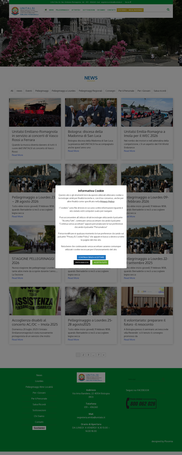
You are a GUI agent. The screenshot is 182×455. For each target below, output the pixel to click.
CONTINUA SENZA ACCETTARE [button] (91, 257)
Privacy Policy (107, 201)
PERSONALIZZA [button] (81, 262)
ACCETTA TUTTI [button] (100, 262)
